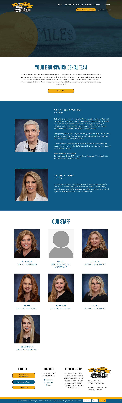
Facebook (49, 380)
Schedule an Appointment (85, 10)
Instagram (49, 383)
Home (60, 5)
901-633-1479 (105, 10)
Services (79, 5)
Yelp (49, 385)
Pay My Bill (24, 387)
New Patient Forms (24, 382)
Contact (107, 5)
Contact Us (61, 91)
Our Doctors (69, 5)
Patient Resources (92, 5)
